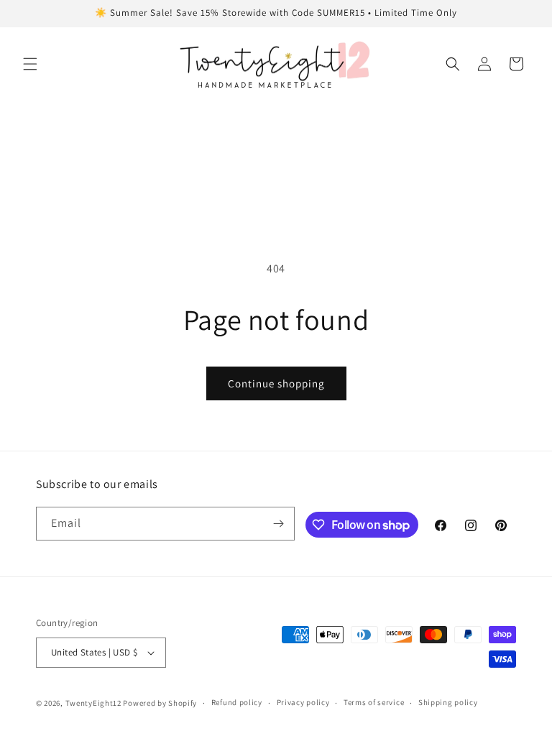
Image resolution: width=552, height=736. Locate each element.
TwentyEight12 (93, 703)
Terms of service (374, 702)
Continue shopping (276, 383)
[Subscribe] (278, 523)
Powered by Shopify (160, 703)
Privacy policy (303, 702)
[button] (30, 64)
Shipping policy (448, 702)
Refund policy (236, 702)
